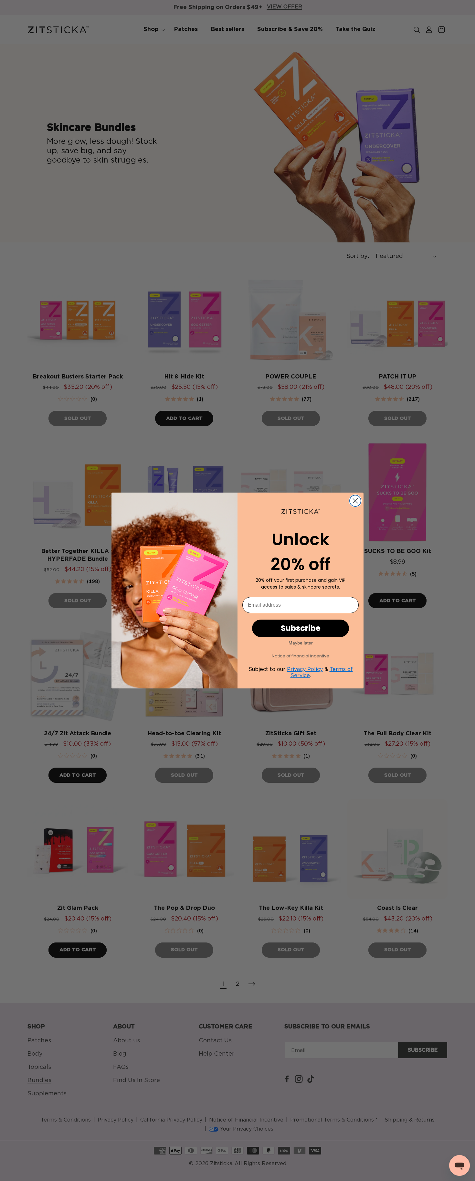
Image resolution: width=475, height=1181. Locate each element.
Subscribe (301, 628)
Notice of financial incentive (300, 656)
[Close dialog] (355, 500)
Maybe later (301, 642)
